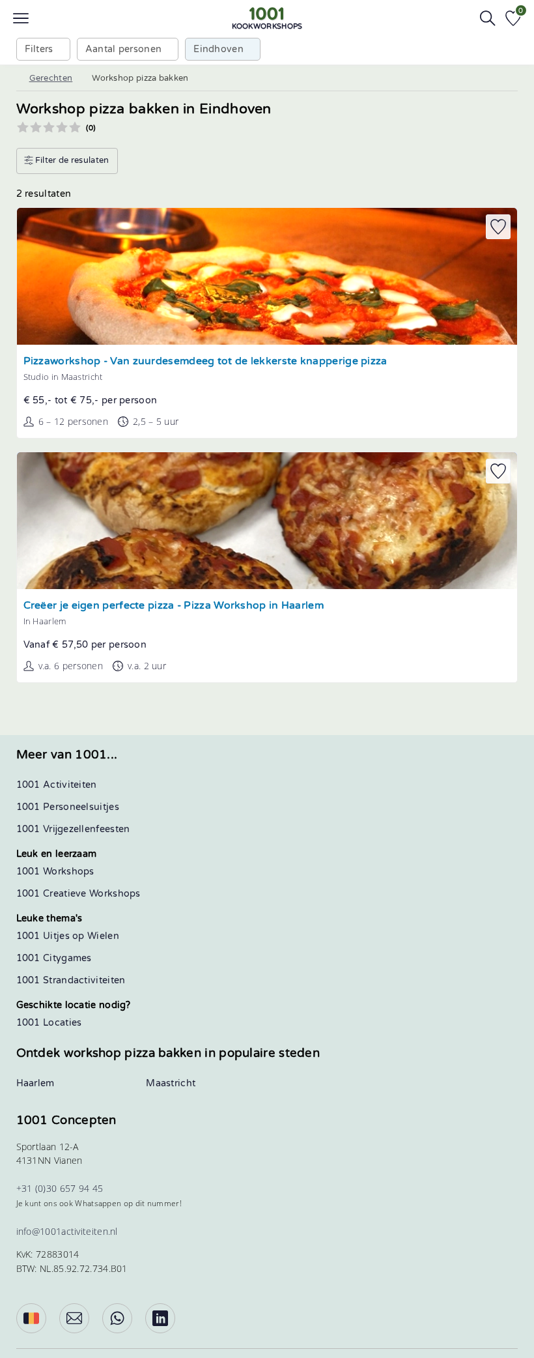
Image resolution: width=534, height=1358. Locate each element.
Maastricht (170, 1083)
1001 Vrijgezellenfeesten (73, 829)
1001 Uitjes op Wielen (67, 936)
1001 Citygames (54, 958)
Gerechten (51, 78)
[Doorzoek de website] (488, 18)
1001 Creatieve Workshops (78, 893)
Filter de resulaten (71, 160)
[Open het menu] (21, 18)
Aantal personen (123, 49)
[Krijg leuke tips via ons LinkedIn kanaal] (160, 1318)
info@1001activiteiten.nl (67, 1231)
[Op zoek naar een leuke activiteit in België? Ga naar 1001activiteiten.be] (31, 1318)
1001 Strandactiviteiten (71, 980)
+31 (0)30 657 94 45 (60, 1188)
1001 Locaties (49, 1022)
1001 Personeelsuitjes (67, 807)
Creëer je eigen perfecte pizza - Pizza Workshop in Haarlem (173, 606)
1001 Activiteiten (56, 784)
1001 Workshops (55, 871)
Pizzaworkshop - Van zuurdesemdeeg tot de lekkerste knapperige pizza (205, 361)
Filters (39, 49)
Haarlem (35, 1083)
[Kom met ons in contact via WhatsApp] (117, 1318)
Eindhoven (218, 49)
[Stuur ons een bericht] (74, 1318)
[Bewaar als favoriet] (498, 226)
